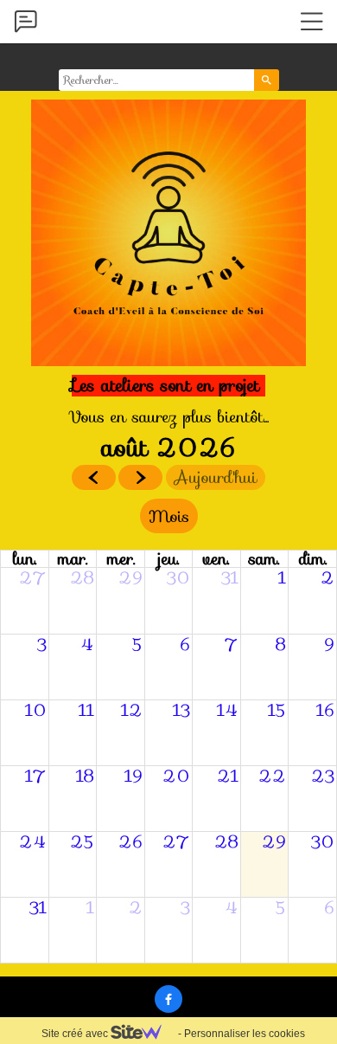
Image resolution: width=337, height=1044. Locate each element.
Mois (169, 516)
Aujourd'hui (216, 477)
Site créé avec (76, 1034)
